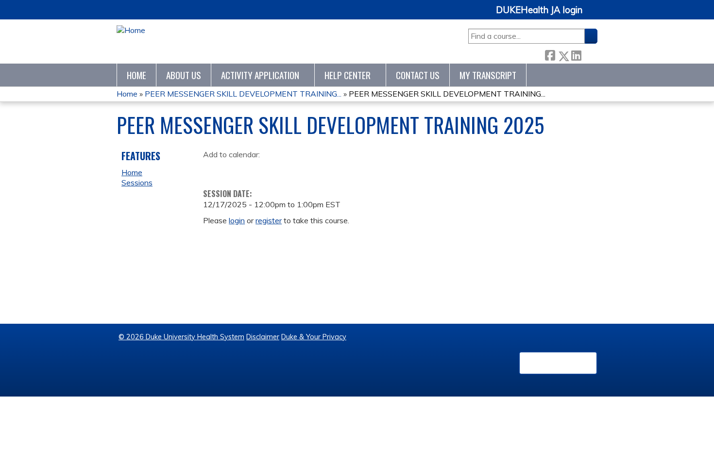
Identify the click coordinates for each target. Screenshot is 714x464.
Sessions (137, 182)
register (268, 220)
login (237, 220)
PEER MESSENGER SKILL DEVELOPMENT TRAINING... (243, 94)
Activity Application (260, 75)
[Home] (131, 30)
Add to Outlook (280, 169)
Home (136, 75)
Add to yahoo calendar (235, 169)
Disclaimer (262, 336)
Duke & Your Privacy (313, 336)
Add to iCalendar (257, 169)
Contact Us (418, 75)
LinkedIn (576, 54)
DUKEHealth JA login (539, 10)
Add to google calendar (213, 169)
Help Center (347, 75)
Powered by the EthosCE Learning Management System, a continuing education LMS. (558, 363)
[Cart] (593, 15)
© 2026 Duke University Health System (181, 336)
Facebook (550, 54)
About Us (183, 75)
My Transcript (487, 75)
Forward (589, 54)
